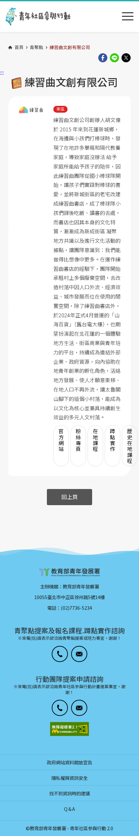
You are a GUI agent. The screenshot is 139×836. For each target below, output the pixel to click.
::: (2, 4)
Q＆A (69, 808)
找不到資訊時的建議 (69, 793)
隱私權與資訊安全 (69, 777)
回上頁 (69, 497)
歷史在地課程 (129, 445)
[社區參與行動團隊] (37, 16)
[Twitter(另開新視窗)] (126, 58)
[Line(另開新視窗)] (114, 58)
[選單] (128, 16)
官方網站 (61, 440)
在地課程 (95, 440)
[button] (60, 654)
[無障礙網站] (69, 729)
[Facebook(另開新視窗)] (102, 58)
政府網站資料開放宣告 (69, 762)
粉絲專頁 (78, 440)
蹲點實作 (112, 440)
